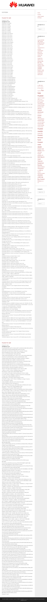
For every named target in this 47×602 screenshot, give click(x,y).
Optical (39, 166)
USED (39, 177)
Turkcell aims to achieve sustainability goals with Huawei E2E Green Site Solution (41, 52)
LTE (42, 155)
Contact (39, 14)
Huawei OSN (40, 123)
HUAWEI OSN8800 (40, 126)
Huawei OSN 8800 (41, 125)
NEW (39, 157)
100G (42, 85)
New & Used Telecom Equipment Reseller (41, 161)
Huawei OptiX (41, 120)
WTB (43, 181)
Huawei (40, 96)
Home (39, 12)
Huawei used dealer (40, 144)
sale (40, 170)
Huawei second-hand (40, 137)
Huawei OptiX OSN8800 (41, 122)
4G (39, 85)
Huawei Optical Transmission (41, 117)
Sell (42, 170)
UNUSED (40, 175)
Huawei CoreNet (41, 105)
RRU (38, 170)
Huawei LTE (39, 113)
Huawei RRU (40, 133)
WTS (38, 182)
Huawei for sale (6, 18)
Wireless (40, 181)
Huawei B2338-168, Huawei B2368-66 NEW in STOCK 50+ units (41, 43)
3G (38, 85)
